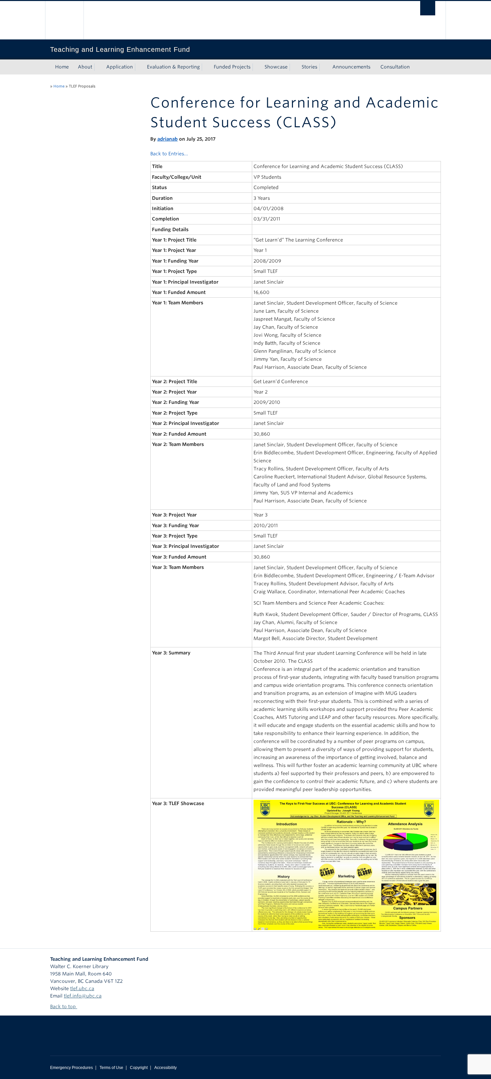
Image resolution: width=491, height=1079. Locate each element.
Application (119, 66)
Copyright (139, 1067)
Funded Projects (232, 66)
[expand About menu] (98, 67)
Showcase (276, 66)
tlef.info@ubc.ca (83, 995)
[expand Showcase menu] (294, 67)
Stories (309, 66)
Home (62, 66)
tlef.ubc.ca (82, 988)
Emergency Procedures (71, 1067)
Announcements (351, 66)
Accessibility (165, 1067)
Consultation (395, 66)
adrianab (167, 139)
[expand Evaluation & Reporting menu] (206, 67)
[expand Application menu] (139, 67)
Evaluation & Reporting (173, 66)
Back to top (63, 1006)
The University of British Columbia (64, 20)
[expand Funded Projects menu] (257, 67)
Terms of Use (111, 1067)
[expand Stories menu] (323, 67)
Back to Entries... (169, 153)
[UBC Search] (427, 8)
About (85, 66)
